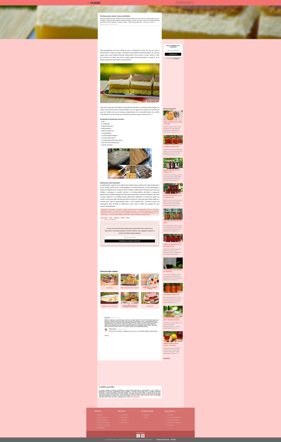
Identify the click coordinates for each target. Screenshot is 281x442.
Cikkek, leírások (101, 427)
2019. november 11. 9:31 (115, 317)
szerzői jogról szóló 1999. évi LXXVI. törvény (145, 395)
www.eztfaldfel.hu (135, 397)
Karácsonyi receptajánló (103, 422)
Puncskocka (150, 306)
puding (127, 217)
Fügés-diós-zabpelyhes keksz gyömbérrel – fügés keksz (129, 306)
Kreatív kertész (124, 422)
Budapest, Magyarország (110, 219)
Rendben (173, 439)
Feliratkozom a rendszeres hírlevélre (129, 241)
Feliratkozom (173, 54)
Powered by (169, 58)
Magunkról (170, 415)
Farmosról (170, 425)
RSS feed (146, 415)
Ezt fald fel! (95, 2)
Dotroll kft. (178, 422)
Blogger (176, 420)
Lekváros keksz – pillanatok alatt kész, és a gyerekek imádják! (150, 287)
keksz (110, 217)
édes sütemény (104, 217)
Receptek (99, 415)
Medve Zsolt (112, 329)
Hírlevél (146, 417)
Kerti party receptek (102, 417)
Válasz (106, 335)
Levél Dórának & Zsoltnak (174, 417)
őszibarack (116, 217)
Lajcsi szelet (109, 287)
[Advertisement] (129, 37)
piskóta (122, 217)
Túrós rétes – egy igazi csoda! (109, 306)
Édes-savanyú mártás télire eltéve (171, 294)
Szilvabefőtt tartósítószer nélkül (171, 146)
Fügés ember (124, 415)
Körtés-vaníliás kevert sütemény (130, 287)
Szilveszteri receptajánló (103, 425)
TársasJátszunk (124, 417)
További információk (162, 439)
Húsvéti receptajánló (102, 420)
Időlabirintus (124, 420)
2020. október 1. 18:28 (121, 329)
